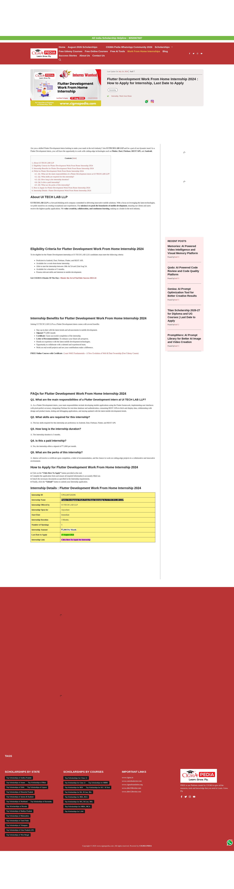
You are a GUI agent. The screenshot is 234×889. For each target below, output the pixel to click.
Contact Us (98, 55)
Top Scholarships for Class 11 (76, 778)
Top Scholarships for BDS (74, 787)
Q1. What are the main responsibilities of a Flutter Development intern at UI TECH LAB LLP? (72, 174)
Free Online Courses (96, 51)
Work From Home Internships (143, 51)
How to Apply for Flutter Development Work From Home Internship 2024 (61, 188)
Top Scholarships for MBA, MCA (77, 806)
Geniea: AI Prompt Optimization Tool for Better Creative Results (182, 292)
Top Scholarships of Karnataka (41, 801)
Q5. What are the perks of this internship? (52, 185)
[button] (60, 60)
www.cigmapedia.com (105, 846)
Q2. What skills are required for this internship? (54, 177)
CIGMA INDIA (145, 846)
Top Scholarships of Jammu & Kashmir (20, 797)
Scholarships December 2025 (16, 765)
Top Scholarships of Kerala (16, 806)
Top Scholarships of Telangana (17, 825)
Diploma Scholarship (72, 762)
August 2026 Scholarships (85, 47)
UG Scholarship (184, 765)
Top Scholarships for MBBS (98, 783)
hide (74, 158)
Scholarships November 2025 (121, 765)
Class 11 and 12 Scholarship (52, 762)
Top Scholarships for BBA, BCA (76, 797)
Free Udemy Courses (70, 51)
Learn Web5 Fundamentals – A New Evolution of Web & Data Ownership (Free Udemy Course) (101, 353)
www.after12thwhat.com (131, 792)
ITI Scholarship (149, 762)
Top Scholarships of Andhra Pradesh (18, 778)
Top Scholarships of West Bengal (17, 835)
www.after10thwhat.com (131, 788)
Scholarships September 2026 (145, 765)
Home (62, 47)
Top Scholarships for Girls (167, 765)
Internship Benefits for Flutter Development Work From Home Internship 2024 (63, 168)
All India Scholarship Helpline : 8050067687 (117, 38)
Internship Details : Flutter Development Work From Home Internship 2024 (61, 190)
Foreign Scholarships (109, 762)
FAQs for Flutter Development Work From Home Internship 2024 (58, 171)
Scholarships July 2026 (81, 765)
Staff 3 (176, 257)
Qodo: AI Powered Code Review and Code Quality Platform (183, 271)
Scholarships (162, 47)
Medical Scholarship (164, 762)
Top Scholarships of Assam (15, 783)
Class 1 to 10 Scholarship (30, 762)
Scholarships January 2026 (61, 765)
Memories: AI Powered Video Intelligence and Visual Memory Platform (183, 250)
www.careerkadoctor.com (132, 781)
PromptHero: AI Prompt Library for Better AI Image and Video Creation (184, 339)
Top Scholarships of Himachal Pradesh (19, 792)
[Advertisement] (117, 18)
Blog (165, 51)
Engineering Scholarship (90, 762)
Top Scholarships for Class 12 (75, 783)
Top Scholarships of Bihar (37, 783)
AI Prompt (9, 762)
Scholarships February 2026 (39, 765)
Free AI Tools (117, 51)
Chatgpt (17, 762)
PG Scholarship (179, 762)
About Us (84, 55)
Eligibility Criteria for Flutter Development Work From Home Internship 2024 (62, 166)
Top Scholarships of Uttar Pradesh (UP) (20, 830)
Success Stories (68, 55)
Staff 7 (132, 71)
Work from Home (125, 96)
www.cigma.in (127, 777)
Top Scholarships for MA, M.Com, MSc (79, 802)
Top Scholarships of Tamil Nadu (17, 821)
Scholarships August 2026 (212, 762)
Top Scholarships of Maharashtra (17, 816)
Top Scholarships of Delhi (15, 787)
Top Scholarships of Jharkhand (17, 801)
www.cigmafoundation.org (132, 785)
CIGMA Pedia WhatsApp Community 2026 (129, 47)
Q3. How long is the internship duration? (52, 179)
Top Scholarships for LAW (74, 811)
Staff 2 (176, 325)
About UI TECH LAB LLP (43, 163)
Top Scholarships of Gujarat (37, 787)
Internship (112, 90)
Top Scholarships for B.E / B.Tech (98, 787)
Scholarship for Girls (193, 762)
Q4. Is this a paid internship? (47, 182)
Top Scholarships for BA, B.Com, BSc (78, 792)
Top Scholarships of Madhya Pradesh (19, 811)
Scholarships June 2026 (100, 765)
